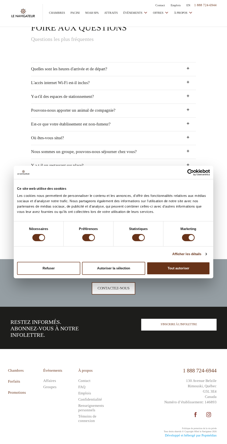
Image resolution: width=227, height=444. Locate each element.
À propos (181, 12)
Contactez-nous (113, 288)
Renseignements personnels (91, 408)
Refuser (49, 268)
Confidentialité (90, 399)
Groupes (50, 387)
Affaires (49, 381)
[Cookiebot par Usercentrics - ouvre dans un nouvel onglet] (190, 172)
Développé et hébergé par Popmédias (191, 435)
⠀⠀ (116, 375)
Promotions (17, 392)
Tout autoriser (178, 268)
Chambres (57, 12)
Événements (133, 12)
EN (188, 5)
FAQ (81, 387)
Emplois (176, 5)
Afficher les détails (187, 254)
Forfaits (14, 381)
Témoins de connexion (87, 418)
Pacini (75, 12)
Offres (158, 12)
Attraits (111, 12)
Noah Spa (92, 12)
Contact (160, 5)
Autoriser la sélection (113, 268)
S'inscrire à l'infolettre (179, 324)
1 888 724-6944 (200, 370)
